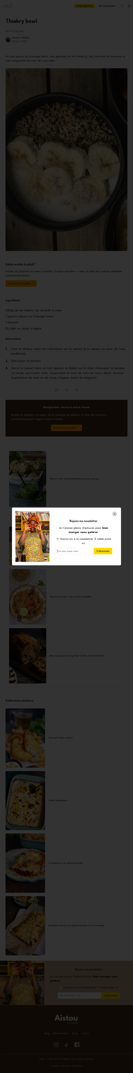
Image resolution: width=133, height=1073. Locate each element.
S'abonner (103, 551)
